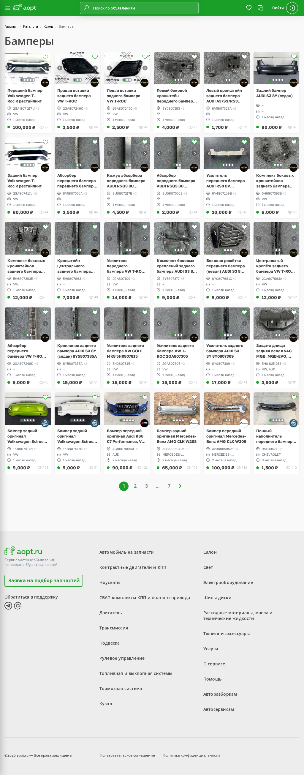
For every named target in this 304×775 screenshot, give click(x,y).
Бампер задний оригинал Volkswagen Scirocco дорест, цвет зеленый (27, 436)
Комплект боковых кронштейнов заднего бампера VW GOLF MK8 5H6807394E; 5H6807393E (26, 266)
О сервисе (214, 664)
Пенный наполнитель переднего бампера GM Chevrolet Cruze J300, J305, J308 (275, 436)
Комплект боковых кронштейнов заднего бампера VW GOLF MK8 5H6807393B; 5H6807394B (275, 181)
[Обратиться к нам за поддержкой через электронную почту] (18, 606)
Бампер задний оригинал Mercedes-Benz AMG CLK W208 (177, 436)
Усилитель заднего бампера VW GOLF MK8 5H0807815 (125, 351)
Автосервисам (218, 709)
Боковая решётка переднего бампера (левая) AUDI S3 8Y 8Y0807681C (225, 266)
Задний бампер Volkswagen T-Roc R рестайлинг (24, 180)
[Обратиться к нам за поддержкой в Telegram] (8, 606)
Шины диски (217, 597)
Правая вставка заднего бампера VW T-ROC (74, 95)
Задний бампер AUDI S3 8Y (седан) (274, 93)
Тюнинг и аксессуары (226, 633)
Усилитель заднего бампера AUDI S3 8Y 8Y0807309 (224, 351)
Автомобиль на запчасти (126, 552)
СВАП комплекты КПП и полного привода (144, 597)
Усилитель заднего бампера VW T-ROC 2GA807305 (175, 351)
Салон (210, 552)
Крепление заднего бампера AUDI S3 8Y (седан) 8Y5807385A (77, 351)
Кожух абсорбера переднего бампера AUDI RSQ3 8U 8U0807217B (126, 181)
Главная (11, 27)
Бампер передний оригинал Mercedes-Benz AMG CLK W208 (226, 436)
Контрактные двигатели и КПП (132, 567)
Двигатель (110, 612)
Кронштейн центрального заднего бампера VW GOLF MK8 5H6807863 (74, 266)
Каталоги (30, 27)
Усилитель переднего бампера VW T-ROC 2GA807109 (125, 266)
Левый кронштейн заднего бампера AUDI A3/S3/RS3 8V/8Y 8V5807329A (224, 96)
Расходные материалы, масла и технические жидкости (238, 615)
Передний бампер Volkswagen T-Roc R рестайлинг (24, 95)
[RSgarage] (144, 423)
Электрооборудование (228, 582)
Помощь (212, 679)
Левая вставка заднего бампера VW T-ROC (123, 95)
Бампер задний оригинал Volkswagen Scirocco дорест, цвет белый (77, 436)
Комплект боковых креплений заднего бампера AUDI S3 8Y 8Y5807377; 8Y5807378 (176, 266)
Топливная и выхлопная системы (135, 673)
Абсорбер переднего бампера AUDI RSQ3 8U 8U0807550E (176, 181)
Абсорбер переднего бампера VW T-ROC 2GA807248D (26, 351)
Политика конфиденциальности (191, 755)
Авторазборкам (220, 694)
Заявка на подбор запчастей (44, 580)
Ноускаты (110, 582)
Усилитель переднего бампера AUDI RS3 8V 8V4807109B (225, 181)
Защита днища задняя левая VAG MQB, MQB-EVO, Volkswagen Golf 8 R (275, 351)
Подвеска (109, 643)
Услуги (210, 648)
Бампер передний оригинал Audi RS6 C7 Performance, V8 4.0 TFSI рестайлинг (126, 436)
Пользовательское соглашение (127, 755)
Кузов (48, 27)
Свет (208, 567)
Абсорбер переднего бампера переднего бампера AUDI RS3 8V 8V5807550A (76, 181)
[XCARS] (45, 83)
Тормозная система (120, 688)
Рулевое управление (122, 658)
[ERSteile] (194, 423)
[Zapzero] (45, 423)
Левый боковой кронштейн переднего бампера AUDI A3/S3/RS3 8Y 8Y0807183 (176, 96)
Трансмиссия (113, 628)
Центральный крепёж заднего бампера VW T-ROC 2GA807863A (275, 266)
